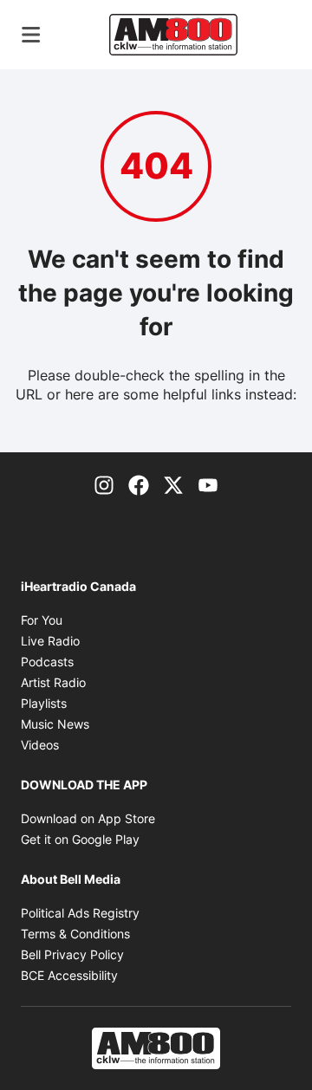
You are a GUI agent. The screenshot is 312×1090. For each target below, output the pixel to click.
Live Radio (50, 640)
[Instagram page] (104, 483)
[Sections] (31, 34)
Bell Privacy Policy (72, 954)
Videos (40, 744)
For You (41, 620)
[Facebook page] (138, 483)
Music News (55, 724)
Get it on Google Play (80, 839)
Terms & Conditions (75, 933)
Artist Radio (53, 682)
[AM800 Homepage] (173, 34)
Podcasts (47, 661)
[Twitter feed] (173, 483)
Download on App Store (88, 818)
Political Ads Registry (80, 912)
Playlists (44, 703)
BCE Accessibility (69, 975)
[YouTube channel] (208, 483)
